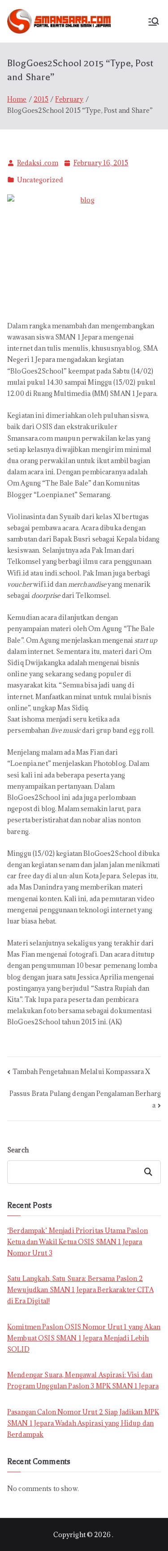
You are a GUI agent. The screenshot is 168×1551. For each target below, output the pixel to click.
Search (18, 1150)
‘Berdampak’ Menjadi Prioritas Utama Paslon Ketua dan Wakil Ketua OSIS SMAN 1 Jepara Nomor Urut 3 (77, 1241)
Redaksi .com (37, 163)
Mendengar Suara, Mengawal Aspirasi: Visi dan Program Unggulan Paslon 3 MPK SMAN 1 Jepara (83, 1380)
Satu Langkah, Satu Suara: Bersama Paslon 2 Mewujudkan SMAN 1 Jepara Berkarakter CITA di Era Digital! (80, 1289)
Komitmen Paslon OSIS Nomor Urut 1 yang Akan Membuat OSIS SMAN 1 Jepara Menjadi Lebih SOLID (83, 1338)
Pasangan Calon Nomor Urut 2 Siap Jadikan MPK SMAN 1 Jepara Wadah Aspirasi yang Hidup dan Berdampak (83, 1423)
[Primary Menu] (153, 21)
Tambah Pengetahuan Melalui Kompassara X (81, 1071)
